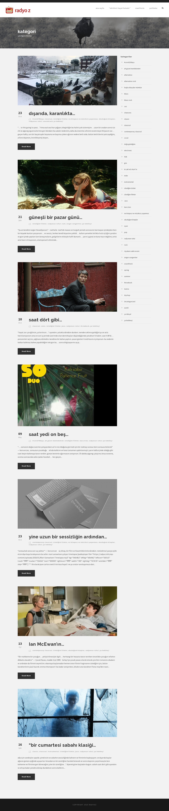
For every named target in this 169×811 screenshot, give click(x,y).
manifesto (140, 8)
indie (126, 176)
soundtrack (48, 121)
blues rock (128, 100)
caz (125, 106)
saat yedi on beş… (49, 434)
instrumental (53, 751)
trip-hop (127, 295)
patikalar (153, 8)
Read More (26, 147)
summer (127, 276)
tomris (126, 289)
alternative (128, 75)
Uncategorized (129, 301)
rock (63, 224)
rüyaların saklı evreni (131, 251)
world (126, 308)
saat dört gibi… (45, 319)
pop (125, 232)
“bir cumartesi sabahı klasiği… (62, 745)
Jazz (63, 326)
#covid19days (38, 119)
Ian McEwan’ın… (46, 644)
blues (126, 94)
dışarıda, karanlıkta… (52, 113)
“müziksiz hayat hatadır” (119, 8)
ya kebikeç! (58, 121)
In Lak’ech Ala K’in (130, 169)
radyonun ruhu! (35, 121)
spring (126, 270)
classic (35, 751)
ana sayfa (100, 8)
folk (125, 157)
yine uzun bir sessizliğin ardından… (68, 536)
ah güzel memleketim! (54, 441)
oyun (126, 226)
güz (125, 163)
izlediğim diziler (130, 188)
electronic (128, 150)
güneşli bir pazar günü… (55, 217)
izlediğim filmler (60, 119)
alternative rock (130, 81)
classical (48, 119)
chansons (127, 113)
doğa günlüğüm (129, 144)
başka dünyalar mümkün (133, 87)
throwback (85, 326)
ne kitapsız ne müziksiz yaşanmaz (83, 119)
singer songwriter (73, 224)
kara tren (84, 441)
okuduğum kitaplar (107, 119)
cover (43, 326)
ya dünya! (127, 314)
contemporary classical (42, 542)
